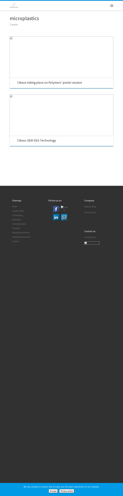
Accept (53, 491)
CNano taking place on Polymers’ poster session (49, 83)
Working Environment (21, 237)
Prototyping (17, 215)
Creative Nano (18, 211)
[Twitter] (64, 209)
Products (16, 228)
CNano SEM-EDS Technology (36, 140)
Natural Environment (20, 232)
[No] (119, 489)
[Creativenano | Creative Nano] (14, 5)
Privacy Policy (90, 212)
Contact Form (90, 237)
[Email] (64, 217)
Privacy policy (66, 491)
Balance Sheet (90, 206)
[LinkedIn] (56, 217)
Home (14, 206)
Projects (15, 241)
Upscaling (16, 219)
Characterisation (19, 224)
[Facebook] (56, 209)
